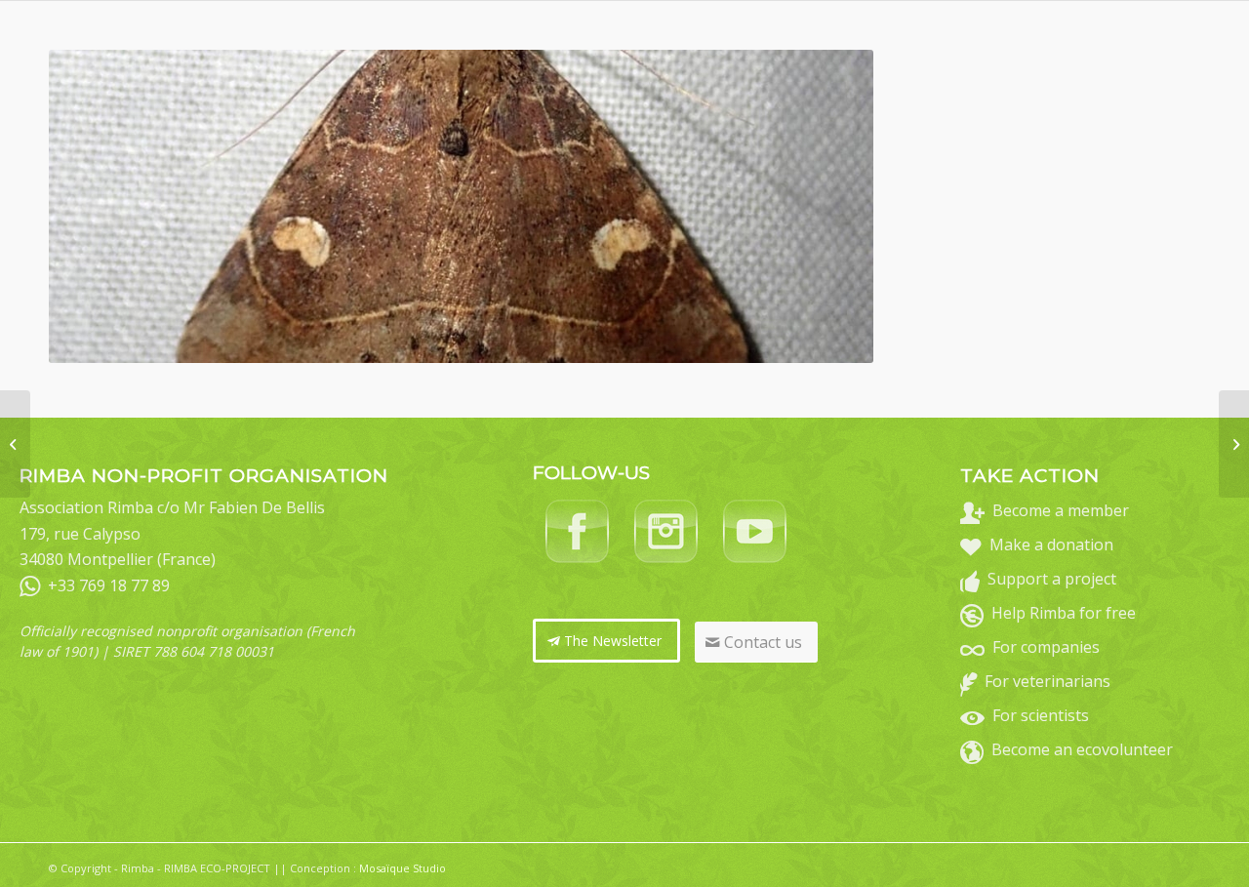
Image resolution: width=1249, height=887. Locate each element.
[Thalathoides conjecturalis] (1234, 444)
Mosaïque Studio (402, 868)
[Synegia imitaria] (15, 444)
